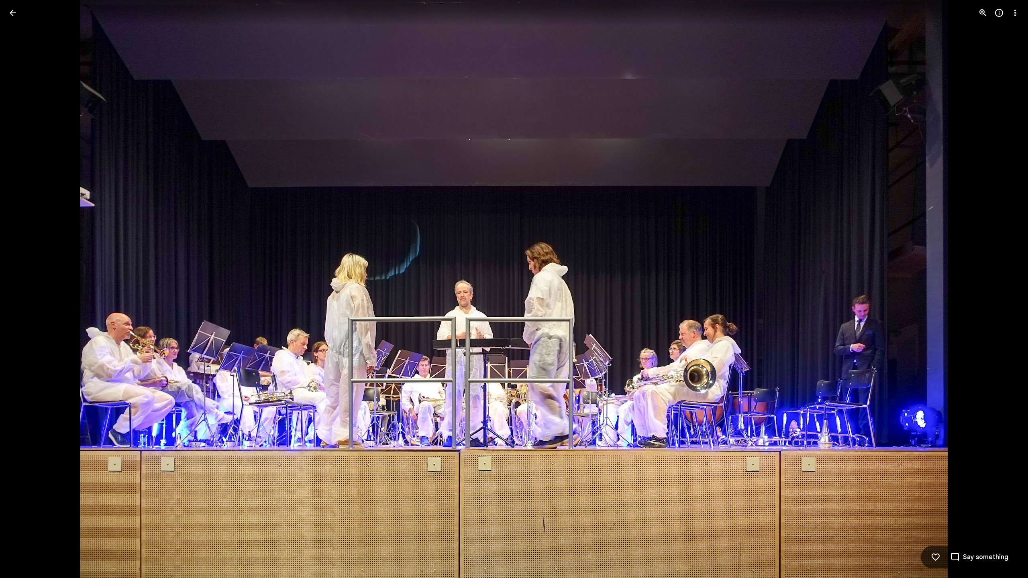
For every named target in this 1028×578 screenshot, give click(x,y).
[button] (22, 289)
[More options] (1015, 13)
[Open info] (999, 13)
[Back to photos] (12, 12)
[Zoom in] (983, 13)
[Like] (935, 557)
